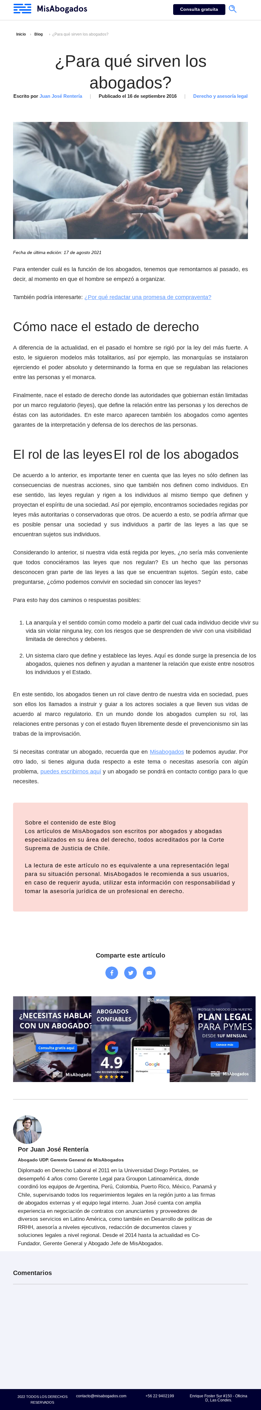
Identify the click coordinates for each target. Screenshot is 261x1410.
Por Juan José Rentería (53, 1149)
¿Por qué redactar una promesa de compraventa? (147, 297)
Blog (38, 34)
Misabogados (167, 752)
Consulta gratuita (199, 9)
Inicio (21, 34)
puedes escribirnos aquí (70, 771)
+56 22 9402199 (159, 1396)
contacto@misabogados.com (101, 1396)
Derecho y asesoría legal (220, 96)
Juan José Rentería (60, 96)
